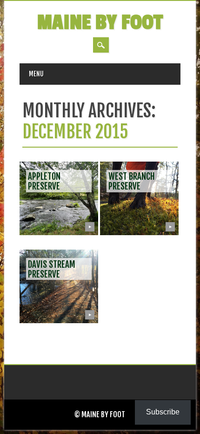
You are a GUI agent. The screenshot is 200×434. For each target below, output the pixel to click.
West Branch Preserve (131, 181)
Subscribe (163, 412)
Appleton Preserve (44, 181)
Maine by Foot (100, 22)
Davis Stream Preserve (51, 269)
